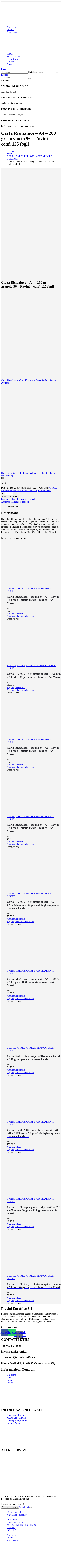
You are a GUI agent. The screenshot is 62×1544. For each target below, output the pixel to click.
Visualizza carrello (10, 1507)
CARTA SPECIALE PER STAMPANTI (35, 588)
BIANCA (11, 665)
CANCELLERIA (15, 1522)
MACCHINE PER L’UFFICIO (21, 1525)
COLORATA (44, 490)
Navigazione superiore (17, 1515)
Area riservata (13, 32)
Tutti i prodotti (13, 56)
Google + (24, 499)
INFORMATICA (15, 1519)
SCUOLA (11, 1530)
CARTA (53, 488)
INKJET (11, 591)
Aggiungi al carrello (10, 496)
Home (10, 54)
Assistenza (12, 27)
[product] (34, 565)
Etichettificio (12, 59)
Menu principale (14, 1512)
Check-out (24, 1507)
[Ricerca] (57, 72)
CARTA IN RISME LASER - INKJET (19, 490)
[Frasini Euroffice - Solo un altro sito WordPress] (26, 49)
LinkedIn (15, 499)
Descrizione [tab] (12, 506)
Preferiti (10, 29)
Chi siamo (11, 61)
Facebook (5, 499)
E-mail (32, 499)
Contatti (10, 64)
